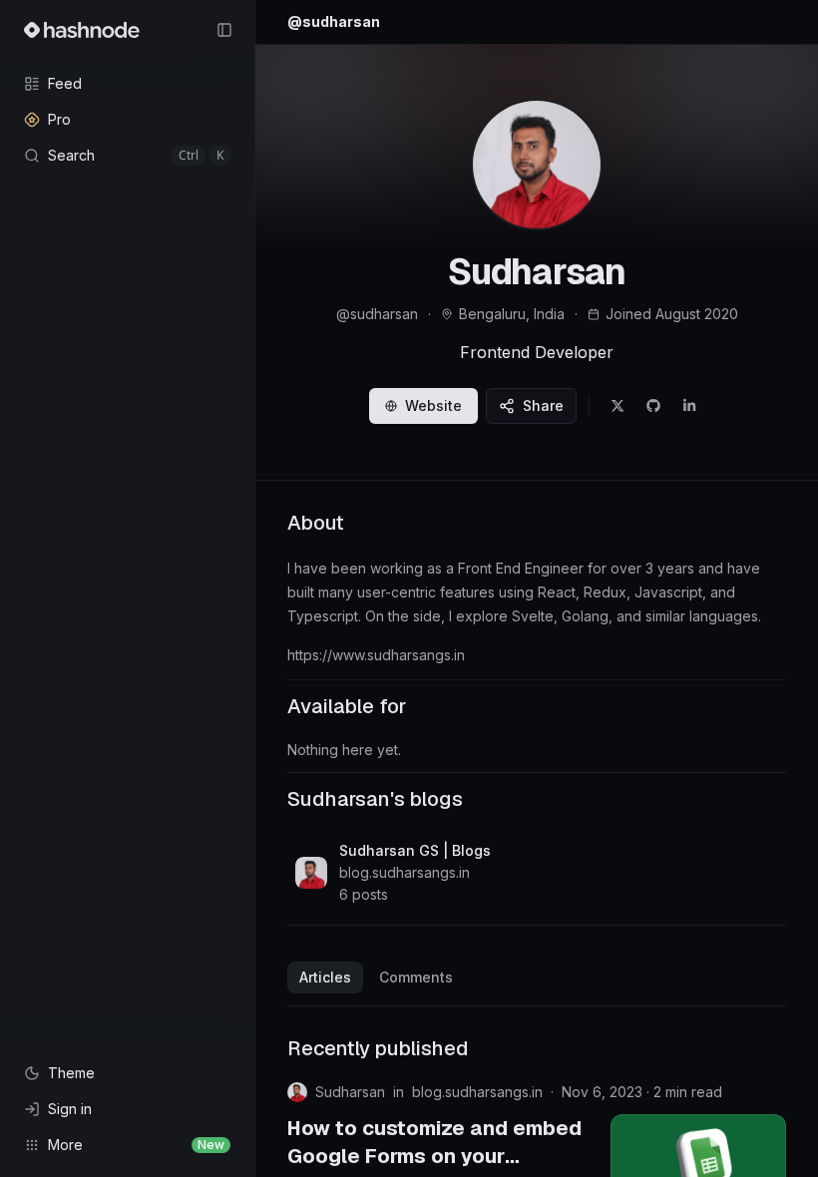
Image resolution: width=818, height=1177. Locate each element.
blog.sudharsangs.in (477, 1091)
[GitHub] (653, 406)
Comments (416, 977)
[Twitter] (617, 406)
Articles (325, 977)
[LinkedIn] (689, 406)
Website (433, 405)
